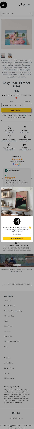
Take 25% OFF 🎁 (17, 239)
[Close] (31, 188)
